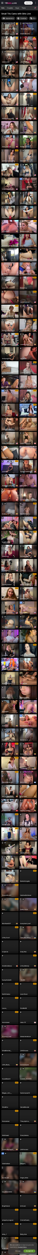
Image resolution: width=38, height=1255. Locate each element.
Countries (23, 18)
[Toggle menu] (2, 3)
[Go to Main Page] (12, 3)
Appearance (10, 18)
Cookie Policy (22, 1247)
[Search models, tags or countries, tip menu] (35, 8)
